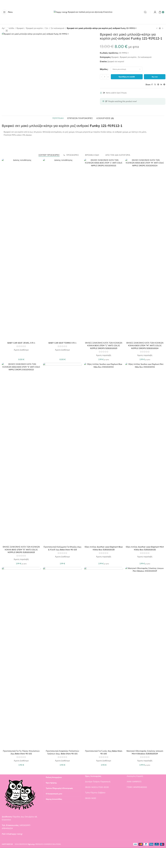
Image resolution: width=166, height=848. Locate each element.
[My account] (155, 12)
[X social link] (155, 84)
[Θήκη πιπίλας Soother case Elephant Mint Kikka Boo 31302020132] (144, 453)
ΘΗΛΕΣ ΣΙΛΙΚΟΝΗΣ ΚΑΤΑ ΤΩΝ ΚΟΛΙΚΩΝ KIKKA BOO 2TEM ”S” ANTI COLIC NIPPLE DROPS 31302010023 (21, 549)
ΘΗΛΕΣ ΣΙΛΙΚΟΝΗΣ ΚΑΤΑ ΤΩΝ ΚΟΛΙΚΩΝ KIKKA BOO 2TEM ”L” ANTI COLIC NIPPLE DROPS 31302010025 (103, 345)
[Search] (145, 12)
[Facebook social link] (152, 84)
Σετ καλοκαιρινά (57, 28)
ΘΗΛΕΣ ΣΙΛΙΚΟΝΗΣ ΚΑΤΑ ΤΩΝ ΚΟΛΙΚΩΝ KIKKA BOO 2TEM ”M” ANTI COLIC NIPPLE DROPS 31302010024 (144, 345)
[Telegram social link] (164, 84)
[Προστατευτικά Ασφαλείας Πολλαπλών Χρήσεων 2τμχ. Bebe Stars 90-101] (62, 658)
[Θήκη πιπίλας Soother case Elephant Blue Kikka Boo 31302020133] (103, 453)
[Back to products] (159, 28)
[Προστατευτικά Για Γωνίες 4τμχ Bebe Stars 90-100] (103, 658)
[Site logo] (83, 12)
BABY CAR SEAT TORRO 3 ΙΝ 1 (62, 343)
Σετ (46, 28)
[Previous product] (156, 28)
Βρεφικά (20, 28)
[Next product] (162, 28)
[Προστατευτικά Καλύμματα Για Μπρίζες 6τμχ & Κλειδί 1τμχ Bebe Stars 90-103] (62, 453)
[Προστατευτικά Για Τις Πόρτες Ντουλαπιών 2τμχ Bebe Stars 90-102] (21, 658)
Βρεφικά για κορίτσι (34, 28)
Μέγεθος (104, 69)
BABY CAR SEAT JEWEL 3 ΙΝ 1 (21, 343)
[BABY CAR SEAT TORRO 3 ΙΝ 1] (62, 249)
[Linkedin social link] (161, 84)
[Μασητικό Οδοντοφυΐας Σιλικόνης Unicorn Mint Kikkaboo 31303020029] (144, 658)
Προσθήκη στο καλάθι (127, 77)
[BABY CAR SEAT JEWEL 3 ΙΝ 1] (21, 249)
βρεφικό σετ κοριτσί (115, 61)
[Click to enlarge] (7, 31)
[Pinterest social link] (158, 84)
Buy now (155, 77)
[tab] (58, 118)
